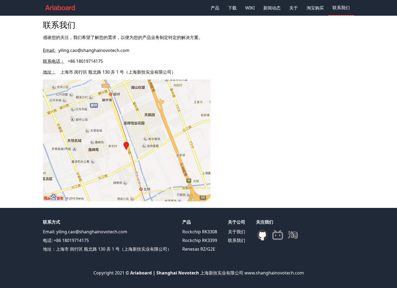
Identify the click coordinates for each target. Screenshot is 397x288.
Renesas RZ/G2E (198, 249)
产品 (215, 8)
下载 (232, 8)
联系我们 (341, 8)
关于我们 (236, 232)
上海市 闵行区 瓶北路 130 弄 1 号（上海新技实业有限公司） (118, 72)
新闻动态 (272, 8)
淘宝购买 (315, 8)
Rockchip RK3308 (199, 232)
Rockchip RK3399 (199, 240)
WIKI (250, 8)
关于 (293, 8)
